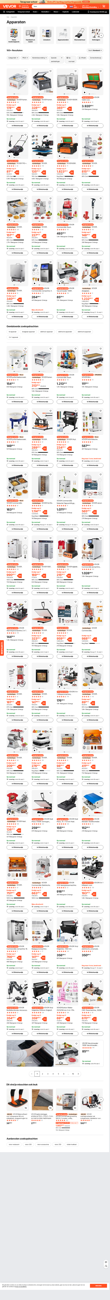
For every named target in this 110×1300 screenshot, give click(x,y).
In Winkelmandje (17, 125)
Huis (8, 17)
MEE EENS (98, 1286)
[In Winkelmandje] (25, 1108)
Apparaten (14, 17)
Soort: (90, 50)
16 (73, 1074)
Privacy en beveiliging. (21, 1286)
